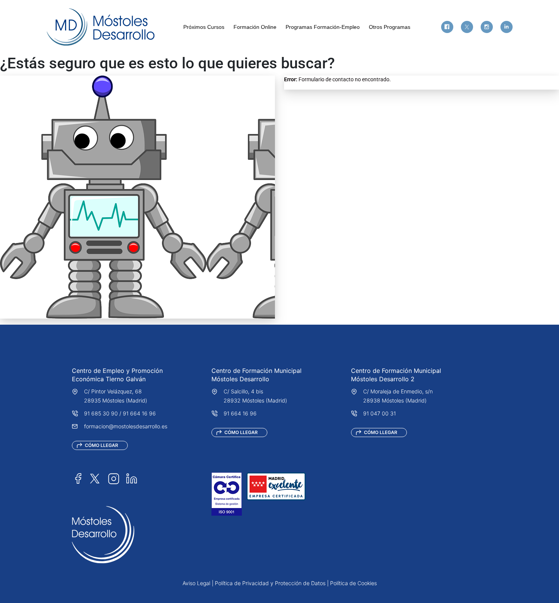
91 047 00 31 (379, 413)
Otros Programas (389, 27)
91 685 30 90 (101, 413)
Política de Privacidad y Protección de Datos (270, 583)
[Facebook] (447, 27)
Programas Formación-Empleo (323, 27)
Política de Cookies (353, 583)
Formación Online (254, 27)
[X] (467, 27)
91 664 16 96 (139, 413)
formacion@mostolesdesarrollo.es (125, 426)
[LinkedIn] (131, 477)
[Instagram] (487, 27)
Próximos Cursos (203, 27)
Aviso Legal (196, 583)
